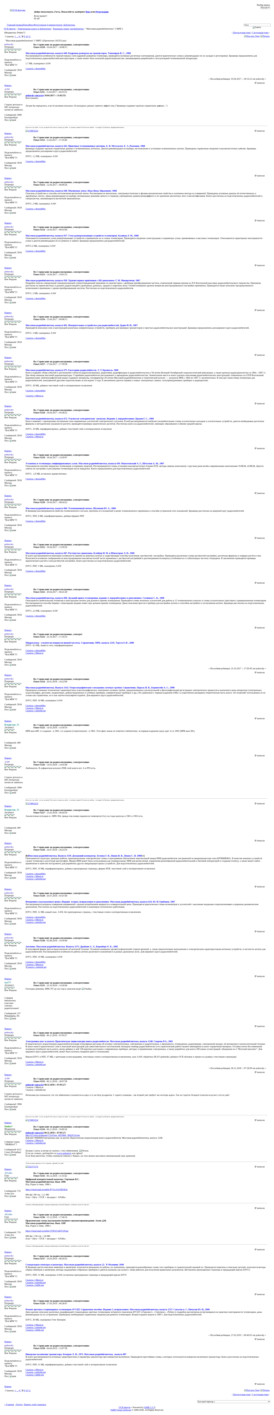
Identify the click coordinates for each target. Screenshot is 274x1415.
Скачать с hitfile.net (35, 1285)
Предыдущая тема (241, 32)
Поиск (26, 25)
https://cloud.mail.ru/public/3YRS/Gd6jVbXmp (47, 1231)
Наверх (8, 85)
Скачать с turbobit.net (36, 710)
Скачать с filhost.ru (34, 396)
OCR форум (10, 29)
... (17, 36)
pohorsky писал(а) (35, 95)
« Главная (9, 1404)
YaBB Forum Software (120, 1410)
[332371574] (32, 1166)
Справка (19, 25)
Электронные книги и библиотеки (34, 29)
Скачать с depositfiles (36, 68)
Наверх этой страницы (35, 1404)
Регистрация (102, 12)
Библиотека (69, 25)
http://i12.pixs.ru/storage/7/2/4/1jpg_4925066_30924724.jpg (53, 1135)
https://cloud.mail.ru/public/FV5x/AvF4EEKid (46, 1189)
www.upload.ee (64, 1153)
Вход (88, 12)
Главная (11, 25)
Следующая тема (260, 32)
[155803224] (32, 131)
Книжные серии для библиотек (68, 29)
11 (29, 36)
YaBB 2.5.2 (149, 1407)
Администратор (54, 25)
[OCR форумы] (17, 10)
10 (27, 36)
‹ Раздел (19, 1404)
